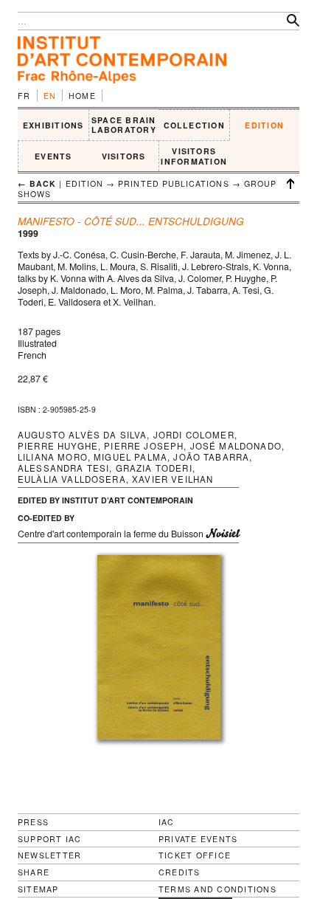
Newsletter (49, 855)
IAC (166, 821)
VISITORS (124, 156)
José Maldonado (236, 446)
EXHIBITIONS (53, 125)
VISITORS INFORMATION (194, 156)
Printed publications (173, 183)
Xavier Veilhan (172, 479)
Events (53, 156)
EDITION (264, 125)
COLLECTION (194, 125)
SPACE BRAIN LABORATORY (123, 125)
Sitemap (38, 889)
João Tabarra (211, 457)
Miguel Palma (130, 457)
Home (82, 95)
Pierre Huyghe (58, 446)
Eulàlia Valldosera (72, 479)
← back (37, 183)
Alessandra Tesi (63, 468)
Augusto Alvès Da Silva (82, 435)
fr (24, 95)
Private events (197, 838)
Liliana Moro (53, 457)
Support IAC (50, 838)
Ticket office (194, 855)
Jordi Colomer (193, 435)
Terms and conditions (217, 889)
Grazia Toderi (154, 468)
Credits (179, 872)
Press (33, 821)
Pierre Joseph (144, 446)
